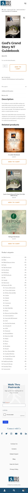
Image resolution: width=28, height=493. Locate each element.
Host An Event (14, 464)
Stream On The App (7, 364)
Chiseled (7, 298)
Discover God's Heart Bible (11, 313)
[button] (24, 18)
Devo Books (6, 270)
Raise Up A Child (9, 336)
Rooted (7, 348)
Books (4, 265)
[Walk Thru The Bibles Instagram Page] (11, 434)
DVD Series (6, 272)
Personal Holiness (9, 333)
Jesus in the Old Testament (11, 318)
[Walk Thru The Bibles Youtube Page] (16, 434)
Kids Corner (6, 282)
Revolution (7, 346)
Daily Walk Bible (9, 308)
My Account (4, 490)
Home (4, 9)
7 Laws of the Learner (10, 287)
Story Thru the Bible (9, 351)
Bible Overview (6, 257)
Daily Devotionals (7, 267)
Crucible (7, 305)
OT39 (6, 328)
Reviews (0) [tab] (5, 95)
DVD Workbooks (11, 79)
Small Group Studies (8, 361)
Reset (6, 343)
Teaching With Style (9, 353)
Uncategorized (6, 369)
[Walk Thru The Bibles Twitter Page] (6, 434)
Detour (6, 310)
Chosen (6, 300)
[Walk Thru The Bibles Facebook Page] (1, 434)
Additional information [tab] (7, 91)
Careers (14, 449)
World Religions (9, 358)
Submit (5, 422)
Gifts (4, 277)
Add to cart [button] (14, 161)
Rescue (6, 341)
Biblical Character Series (9, 262)
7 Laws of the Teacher (10, 290)
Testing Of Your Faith (10, 356)
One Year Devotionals (10, 323)
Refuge (6, 338)
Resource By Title (11, 9)
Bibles (4, 259)
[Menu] (25, 3)
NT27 (6, 320)
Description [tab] (5, 86)
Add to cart (18, 68)
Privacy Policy (14, 469)
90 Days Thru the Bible (10, 292)
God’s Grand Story (21, 9)
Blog (14, 459)
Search (14, 490)
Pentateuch (7, 331)
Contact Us (14, 444)
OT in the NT (8, 325)
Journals (5, 280)
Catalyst (7, 295)
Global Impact (14, 454)
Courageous (8, 303)
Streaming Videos (7, 366)
